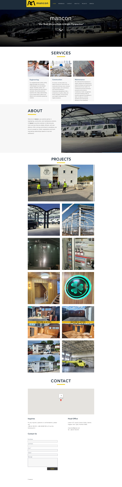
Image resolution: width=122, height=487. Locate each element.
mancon (42, 3)
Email (29, 448)
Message (30, 456)
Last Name (30, 443)
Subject (29, 452)
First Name (30, 439)
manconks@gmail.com (74, 428)
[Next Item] (91, 183)
